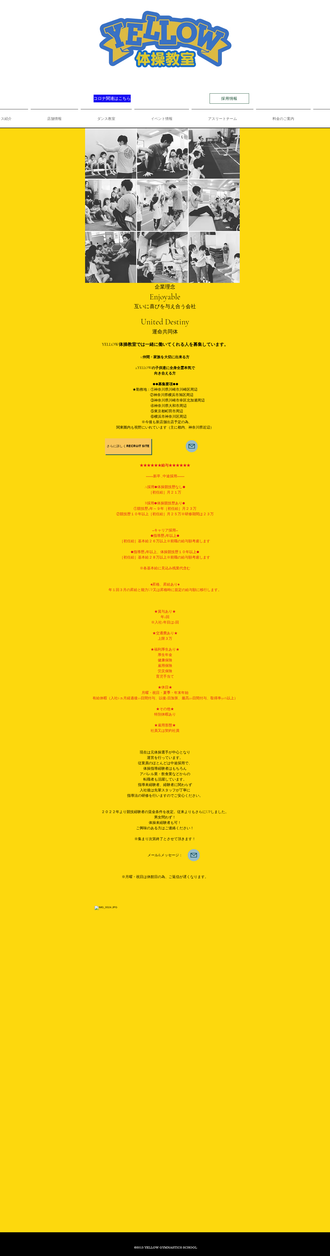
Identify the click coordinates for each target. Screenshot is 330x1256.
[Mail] (194, 855)
